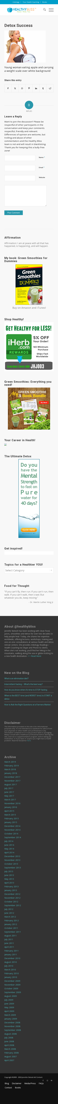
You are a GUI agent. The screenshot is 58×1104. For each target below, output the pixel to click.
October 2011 (11, 928)
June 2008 (9, 1041)
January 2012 (10, 924)
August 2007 (10, 1056)
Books (44, 2)
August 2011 (10, 935)
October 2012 (11, 901)
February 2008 (11, 1052)
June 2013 (9, 875)
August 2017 (10, 784)
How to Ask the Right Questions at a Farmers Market (27, 705)
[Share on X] (15, 88)
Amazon (26, 307)
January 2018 (10, 773)
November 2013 (12, 860)
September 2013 (12, 867)
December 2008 (12, 1022)
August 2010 (10, 962)
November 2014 (12, 829)
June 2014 (9, 844)
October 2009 (11, 988)
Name (42, 157)
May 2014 (9, 848)
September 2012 (12, 905)
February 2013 (11, 886)
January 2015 (10, 822)
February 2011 (11, 950)
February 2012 (11, 920)
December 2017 (12, 776)
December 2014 (12, 826)
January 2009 (10, 1018)
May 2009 (9, 1007)
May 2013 (9, 878)
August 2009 (10, 996)
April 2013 (9, 882)
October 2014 (11, 833)
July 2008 (8, 1037)
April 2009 (9, 1011)
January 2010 (10, 977)
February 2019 (11, 765)
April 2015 (9, 810)
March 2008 (10, 1048)
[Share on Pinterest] (29, 88)
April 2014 (9, 852)
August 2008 (10, 1033)
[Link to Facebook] (43, 1080)
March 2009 (10, 1014)
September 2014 (12, 837)
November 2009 (12, 984)
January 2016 (10, 807)
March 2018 (10, 769)
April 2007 (9, 1060)
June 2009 (9, 1003)
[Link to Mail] (51, 1080)
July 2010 (8, 965)
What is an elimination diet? (16, 678)
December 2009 (12, 980)
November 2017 (12, 780)
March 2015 (10, 814)
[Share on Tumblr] (43, 88)
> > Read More (34, 656)
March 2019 (10, 761)
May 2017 (9, 795)
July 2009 (8, 999)
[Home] (24, 10)
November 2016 (12, 803)
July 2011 (8, 939)
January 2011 (10, 954)
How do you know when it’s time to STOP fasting (25, 690)
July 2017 (8, 788)
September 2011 (12, 931)
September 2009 (12, 992)
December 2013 (12, 856)
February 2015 (11, 818)
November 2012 (12, 897)
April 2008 (9, 1045)
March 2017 (10, 799)
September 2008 (12, 1030)
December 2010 (12, 958)
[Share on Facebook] (8, 88)
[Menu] (50, 10)
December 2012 (12, 894)
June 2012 (9, 912)
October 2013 (11, 863)
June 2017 (9, 792)
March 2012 (10, 916)
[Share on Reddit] (50, 88)
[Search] (43, 10)
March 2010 (10, 969)
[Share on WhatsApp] (22, 88)
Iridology (16, 2)
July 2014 (8, 841)
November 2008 (12, 1026)
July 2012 (8, 909)
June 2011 (9, 943)
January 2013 (10, 890)
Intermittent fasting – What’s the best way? (23, 684)
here (29, 740)
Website (42, 177)
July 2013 (8, 871)
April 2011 (9, 946)
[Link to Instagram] (47, 1080)
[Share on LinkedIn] (36, 88)
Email (41, 167)
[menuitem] (16, 2)
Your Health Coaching (31, 2)
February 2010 (11, 973)
